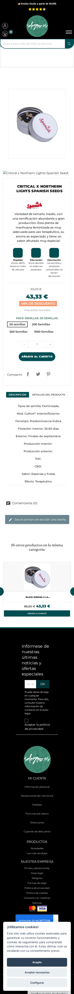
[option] (37, 591)
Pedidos (37, 804)
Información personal (37, 786)
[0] (5, 34)
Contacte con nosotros (37, 897)
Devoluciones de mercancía (37, 795)
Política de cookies (37, 892)
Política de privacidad (37, 887)
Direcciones (37, 822)
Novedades (37, 848)
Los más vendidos (37, 853)
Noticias (37, 902)
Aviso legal (37, 873)
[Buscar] (69, 43)
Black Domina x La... (38, 597)
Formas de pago (37, 883)
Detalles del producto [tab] (48, 394)
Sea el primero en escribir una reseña (40, 519)
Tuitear (38, 374)
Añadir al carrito (37, 356)
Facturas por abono (37, 813)
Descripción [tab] (17, 394)
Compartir (28, 374)
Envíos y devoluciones (37, 868)
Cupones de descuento (37, 831)
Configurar (37, 982)
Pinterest (48, 374)
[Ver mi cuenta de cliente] (5, 26)
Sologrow (37, 878)
